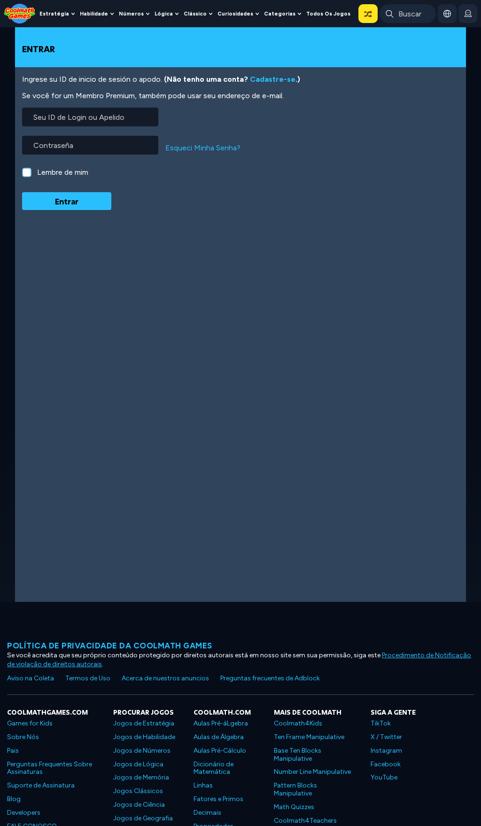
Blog (14, 799)
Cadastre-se (272, 79)
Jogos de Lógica (138, 764)
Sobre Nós (23, 737)
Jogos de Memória (141, 777)
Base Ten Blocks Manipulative (297, 755)
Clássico (195, 13)
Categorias (279, 13)
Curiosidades (235, 13)
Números (131, 13)
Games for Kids (30, 723)
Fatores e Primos (218, 799)
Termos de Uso (87, 678)
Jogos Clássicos (138, 791)
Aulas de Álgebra (219, 737)
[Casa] (20, 12)
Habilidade (94, 13)
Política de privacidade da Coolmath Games (109, 645)
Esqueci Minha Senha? (202, 147)
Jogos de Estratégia (143, 723)
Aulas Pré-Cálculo (220, 751)
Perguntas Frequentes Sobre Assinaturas (49, 768)
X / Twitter (386, 737)
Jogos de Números (142, 751)
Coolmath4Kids (298, 723)
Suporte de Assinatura (41, 785)
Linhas (203, 785)
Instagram (386, 751)
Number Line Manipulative (312, 772)
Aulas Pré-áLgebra (221, 723)
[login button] (467, 13)
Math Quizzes (294, 807)
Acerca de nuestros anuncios (165, 678)
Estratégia (54, 13)
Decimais (207, 813)
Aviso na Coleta (30, 678)
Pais (13, 751)
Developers (23, 813)
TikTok (381, 723)
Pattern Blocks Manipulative (295, 789)
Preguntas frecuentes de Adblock (270, 678)
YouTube (384, 777)
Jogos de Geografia (143, 818)
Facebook (386, 764)
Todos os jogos (328, 13)
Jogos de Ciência (139, 805)
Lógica (164, 13)
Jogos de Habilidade (144, 737)
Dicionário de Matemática (213, 768)
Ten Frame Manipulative (309, 737)
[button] (368, 13)
